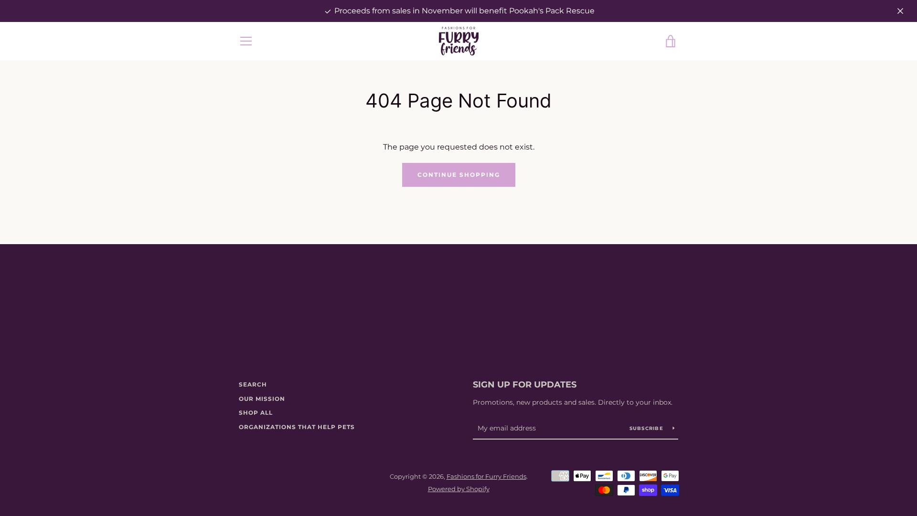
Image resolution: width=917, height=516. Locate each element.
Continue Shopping (458, 174)
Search (253, 384)
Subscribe (647, 428)
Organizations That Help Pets (297, 426)
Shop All (256, 412)
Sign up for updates (524, 384)
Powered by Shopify (459, 489)
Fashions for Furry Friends (486, 476)
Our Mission (262, 398)
